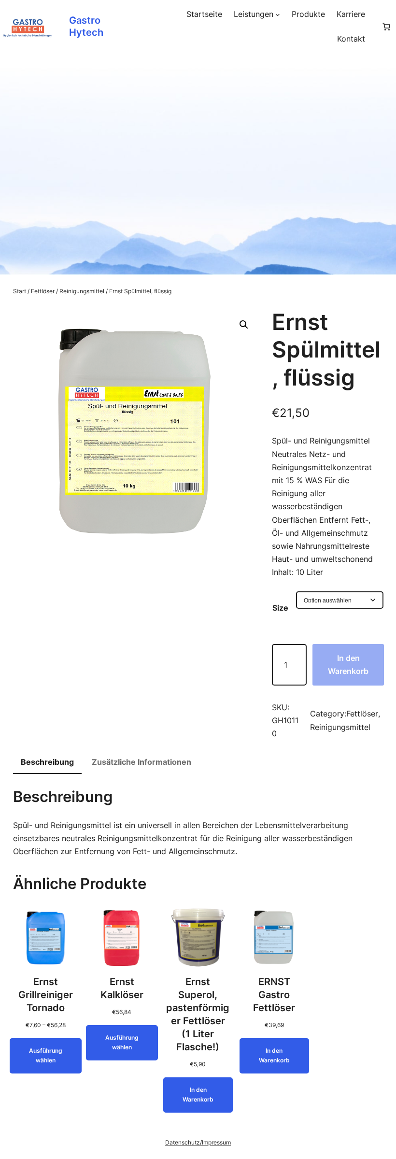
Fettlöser (43, 291)
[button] (244, 324)
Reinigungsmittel (81, 291)
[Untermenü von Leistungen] (277, 14)
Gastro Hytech (86, 26)
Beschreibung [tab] (47, 762)
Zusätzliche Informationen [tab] (141, 762)
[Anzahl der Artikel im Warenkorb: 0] (386, 26)
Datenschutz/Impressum (198, 1142)
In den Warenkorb (348, 664)
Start (19, 291)
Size (280, 608)
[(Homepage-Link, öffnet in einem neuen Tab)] (28, 27)
